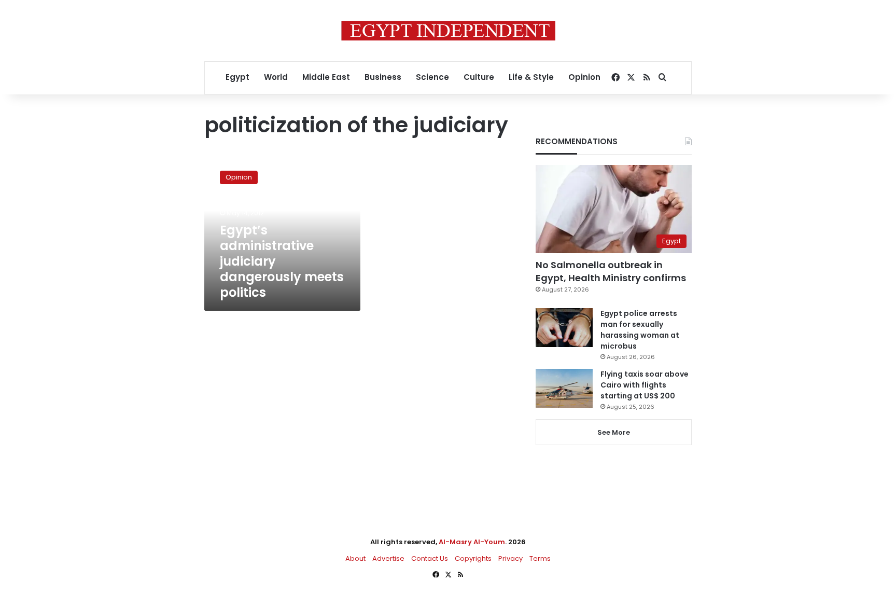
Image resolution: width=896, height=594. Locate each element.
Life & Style (531, 77)
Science (432, 77)
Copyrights (473, 558)
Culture (479, 77)
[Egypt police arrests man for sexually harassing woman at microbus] (564, 327)
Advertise (388, 558)
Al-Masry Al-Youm (472, 542)
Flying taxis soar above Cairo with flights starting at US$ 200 (644, 385)
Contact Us (429, 558)
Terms (540, 558)
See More (613, 432)
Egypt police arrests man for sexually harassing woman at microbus (639, 329)
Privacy (510, 558)
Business (383, 77)
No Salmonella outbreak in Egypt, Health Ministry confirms (611, 271)
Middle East (326, 77)
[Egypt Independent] (448, 30)
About (355, 558)
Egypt (237, 77)
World (276, 77)
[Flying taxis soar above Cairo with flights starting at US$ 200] (564, 388)
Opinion (584, 77)
